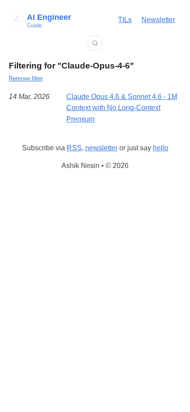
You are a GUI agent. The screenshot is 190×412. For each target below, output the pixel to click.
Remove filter (26, 78)
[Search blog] (95, 42)
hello (160, 148)
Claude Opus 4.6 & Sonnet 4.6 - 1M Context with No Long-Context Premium (121, 108)
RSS (74, 148)
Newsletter (158, 19)
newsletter (101, 148)
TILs (125, 19)
